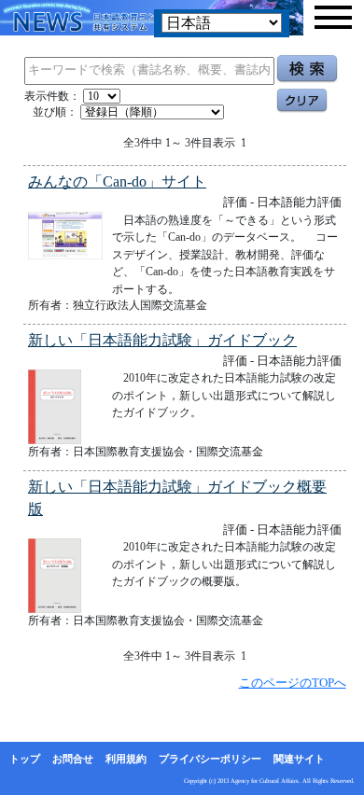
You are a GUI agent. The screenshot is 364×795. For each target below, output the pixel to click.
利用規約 (126, 758)
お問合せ (72, 758)
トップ (24, 758)
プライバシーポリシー (210, 758)
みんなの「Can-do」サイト (117, 181)
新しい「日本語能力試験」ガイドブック (162, 340)
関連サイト (299, 758)
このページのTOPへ (292, 683)
